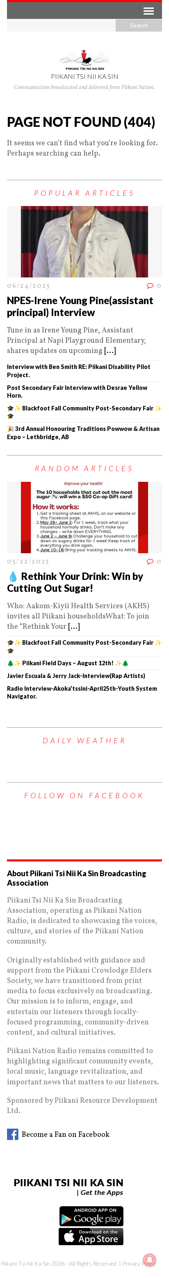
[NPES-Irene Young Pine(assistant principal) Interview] (84, 272)
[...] (110, 351)
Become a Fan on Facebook (64, 1135)
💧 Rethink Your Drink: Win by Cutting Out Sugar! (75, 582)
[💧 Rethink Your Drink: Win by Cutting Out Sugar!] (84, 548)
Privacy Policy (139, 1263)
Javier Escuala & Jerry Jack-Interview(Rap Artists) (76, 675)
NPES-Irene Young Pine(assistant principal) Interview (80, 306)
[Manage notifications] (149, 1260)
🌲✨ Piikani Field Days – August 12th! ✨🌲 (68, 663)
